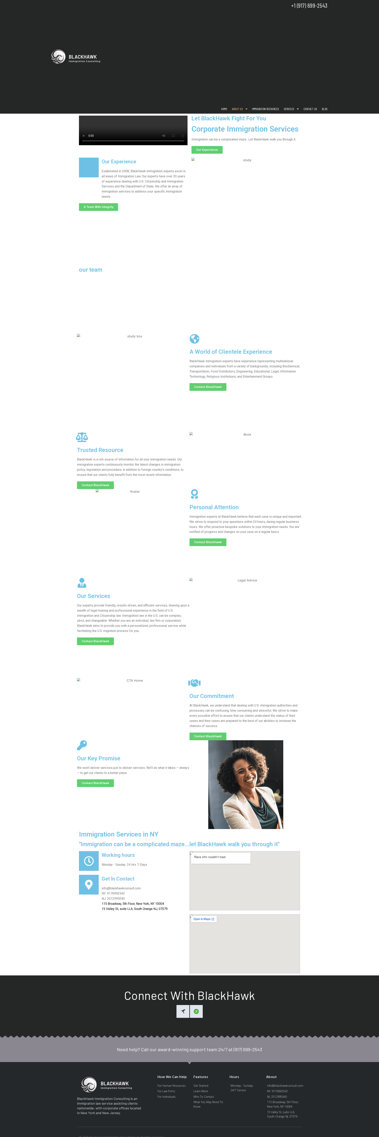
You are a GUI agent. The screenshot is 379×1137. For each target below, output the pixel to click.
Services (289, 109)
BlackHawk (83, 57)
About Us (237, 109)
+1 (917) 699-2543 (309, 5)
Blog (325, 109)
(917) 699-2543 (248, 1049)
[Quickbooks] (196, 1011)
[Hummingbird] (182, 1011)
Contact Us (310, 109)
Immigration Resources (265, 109)
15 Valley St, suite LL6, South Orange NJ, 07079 (135, 909)
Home (224, 109)
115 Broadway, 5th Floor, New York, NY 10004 (133, 904)
